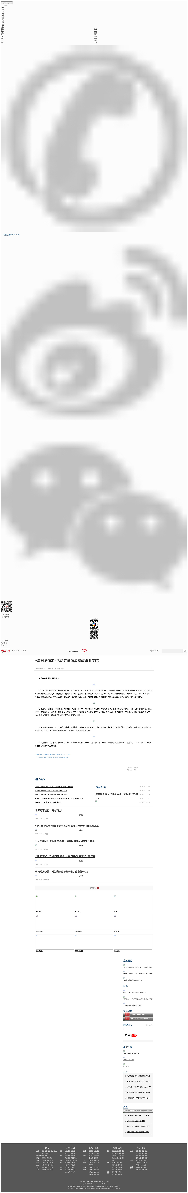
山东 (2, 11)
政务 (43, 1153)
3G (142, 1165)
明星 (48, 1162)
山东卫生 (91, 1162)
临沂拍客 (114, 1167)
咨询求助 (120, 1172)
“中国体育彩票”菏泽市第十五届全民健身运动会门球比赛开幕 (67, 826)
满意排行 (120, 1174)
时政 (143, 1169)
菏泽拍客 (120, 1165)
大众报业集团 (81, 1181)
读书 (2, 13)
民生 (137, 1169)
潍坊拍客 (114, 1169)
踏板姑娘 (117, 951)
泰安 (2, 42)
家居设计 (67, 1158)
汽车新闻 (67, 1169)
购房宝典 (73, 1153)
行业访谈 (91, 1158)
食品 (84, 1160)
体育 (2, 15)
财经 (2, 19)
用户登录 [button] (4, 640)
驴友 (72, 1160)
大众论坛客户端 (94, 630)
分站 (139, 1148)
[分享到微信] (133, 668)
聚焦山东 (91, 1172)
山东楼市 (67, 1151)
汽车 (61, 1169)
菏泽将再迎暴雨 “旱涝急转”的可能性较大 (51, 791)
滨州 (95, 37)
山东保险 (96, 1153)
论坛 (2, 25)
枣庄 (2, 31)
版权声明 (101, 1181)
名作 (51, 1169)
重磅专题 (127, 1046)
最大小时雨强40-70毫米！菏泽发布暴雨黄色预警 (54, 787)
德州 (2, 38)
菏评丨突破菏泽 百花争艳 (131, 1053)
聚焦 (66, 1167)
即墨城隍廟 (78, 931)
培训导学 (96, 1169)
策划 (143, 1148)
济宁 (2, 35)
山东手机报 (5, 614)
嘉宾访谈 (67, 1172)
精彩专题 (91, 1165)
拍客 (108, 1162)
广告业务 (107, 1181)
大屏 (144, 1165)
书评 (52, 1167)
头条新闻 (67, 1155)
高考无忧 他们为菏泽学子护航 (132, 1005)
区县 (19, 650)
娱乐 (2, 17)
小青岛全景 (39, 951)
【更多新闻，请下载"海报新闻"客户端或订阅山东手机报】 (53, 754)
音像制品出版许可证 (114, 1186)
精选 (46, 1155)
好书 (49, 1167)
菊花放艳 (77, 912)
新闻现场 (73, 1172)
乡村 (76, 1160)
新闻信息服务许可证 (103, 1186)
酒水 (97, 1148)
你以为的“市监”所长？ (138, 1015)
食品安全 (96, 1160)
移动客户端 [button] (5, 617)
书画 (37, 1169)
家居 (73, 1148)
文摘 (46, 1167)
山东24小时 (94, 619)
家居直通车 (74, 1158)
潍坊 (95, 33)
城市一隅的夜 (79, 951)
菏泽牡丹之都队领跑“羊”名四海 (132, 980)
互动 (120, 1148)
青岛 (95, 29)
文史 (37, 1165)
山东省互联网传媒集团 (92, 1181)
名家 (48, 1169)
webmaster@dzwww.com (92, 1186)
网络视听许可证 (95, 1188)
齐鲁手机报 (144, 1162)
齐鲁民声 (108, 1172)
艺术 (49, 1165)
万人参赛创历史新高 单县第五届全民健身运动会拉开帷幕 (65, 841)
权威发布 (138, 1162)
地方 (108, 1151)
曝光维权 (73, 1151)
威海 (95, 31)
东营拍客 (119, 1162)
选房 (2, 23)
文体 (55, 1151)
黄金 (51, 1160)
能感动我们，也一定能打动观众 (138, 1132)
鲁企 (84, 1167)
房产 (68, 1148)
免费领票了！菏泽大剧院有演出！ (48, 802)
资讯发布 (91, 1160)
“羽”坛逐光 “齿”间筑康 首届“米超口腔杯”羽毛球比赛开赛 (65, 856)
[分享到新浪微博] (138, 668)
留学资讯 (91, 1174)
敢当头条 (44, 1158)
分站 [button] (2, 27)
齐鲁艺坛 (44, 1169)
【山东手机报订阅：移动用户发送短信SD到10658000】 (52, 757)
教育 (84, 1169)
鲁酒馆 (96, 1158)
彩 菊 (115, 912)
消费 (61, 1167)
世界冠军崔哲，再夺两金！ (49, 810)
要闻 (2, 7)
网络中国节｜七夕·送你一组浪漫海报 (134, 992)
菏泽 (2, 40)
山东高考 (96, 1172)
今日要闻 (127, 960)
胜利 (113, 1160)
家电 (61, 1162)
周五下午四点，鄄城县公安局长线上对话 (51, 795)
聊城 (95, 35)
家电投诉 (73, 1165)
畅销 (43, 1167)
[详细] (97, 798)
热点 (125, 1072)
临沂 (95, 38)
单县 (24, 650)
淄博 (95, 42)
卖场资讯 (73, 1162)
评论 (37, 1158)
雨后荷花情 (39, 931)
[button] (94, 138)
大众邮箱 (4, 643)
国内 (37, 1155)
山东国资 (96, 1167)
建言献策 (114, 1174)
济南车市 (73, 1169)
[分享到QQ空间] (143, 668)
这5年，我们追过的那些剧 (136, 1121)
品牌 (72, 1167)
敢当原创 (49, 1158)
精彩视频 (127, 1011)
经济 (49, 1151)
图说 (125, 986)
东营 (95, 40)
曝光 (69, 1167)
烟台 (2, 33)
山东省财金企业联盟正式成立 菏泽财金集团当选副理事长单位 (59, 799)
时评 (2, 9)
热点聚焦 (44, 1160)
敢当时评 (131, 1167)
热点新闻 (91, 1169)
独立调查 (47, 1153)
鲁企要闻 (91, 1167)
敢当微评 (143, 1167)
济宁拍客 (120, 1167)
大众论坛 (4, 645)
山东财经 (96, 1151)
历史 (46, 1165)
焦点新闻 (91, 1151)
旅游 (2, 21)
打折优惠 (67, 1153)
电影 (51, 1162)
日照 (2, 37)
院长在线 (96, 1162)
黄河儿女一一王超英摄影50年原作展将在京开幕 (137, 999)
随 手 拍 (114, 1162)
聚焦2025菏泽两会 (128, 1060)
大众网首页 (4, 5)
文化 (43, 1165)
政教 (46, 1151)
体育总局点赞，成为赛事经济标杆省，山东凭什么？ (62, 871)
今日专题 (138, 1160)
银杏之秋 (38, 912)
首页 (13, 650)
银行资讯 (91, 1153)
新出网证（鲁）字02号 (84, 1188)
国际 (40, 1155)
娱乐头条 (44, 1162)
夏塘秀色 (117, 931)
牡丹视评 (126, 1066)
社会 (52, 1151)
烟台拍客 (120, 1169)
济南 (2, 29)
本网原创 (67, 1165)
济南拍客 (114, 1165)
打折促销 (73, 1155)
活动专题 (96, 1155)
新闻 (47, 1148)
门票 (66, 1160)
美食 (69, 1160)
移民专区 (96, 1174)
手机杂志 (138, 1165)
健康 (84, 1162)
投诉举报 (114, 1172)
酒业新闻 (91, 1155)
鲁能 (48, 1160)
